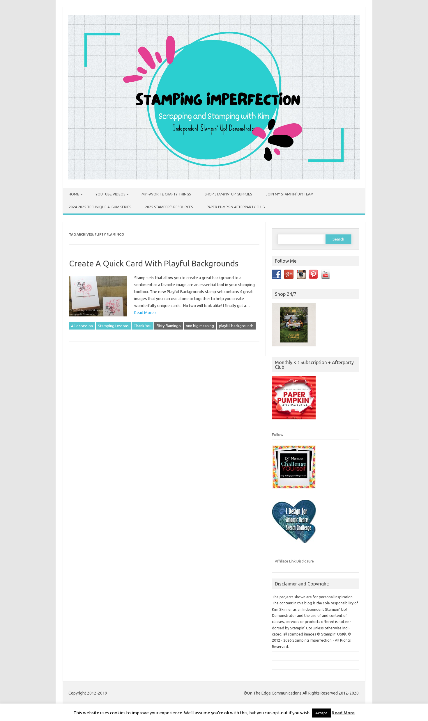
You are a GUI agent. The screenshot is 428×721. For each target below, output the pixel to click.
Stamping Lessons (113, 326)
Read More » (145, 312)
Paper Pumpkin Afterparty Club (236, 207)
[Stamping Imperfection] (214, 178)
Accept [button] (321, 713)
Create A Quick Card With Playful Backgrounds (153, 263)
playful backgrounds (236, 326)
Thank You (142, 326)
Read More (343, 712)
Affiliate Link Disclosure (294, 561)
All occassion (82, 326)
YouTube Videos (110, 194)
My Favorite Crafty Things (166, 194)
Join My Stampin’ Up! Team (290, 194)
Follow (277, 434)
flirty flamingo (168, 326)
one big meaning (200, 326)
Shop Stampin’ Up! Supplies (228, 194)
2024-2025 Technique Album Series (100, 207)
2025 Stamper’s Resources (169, 207)
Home (74, 194)
